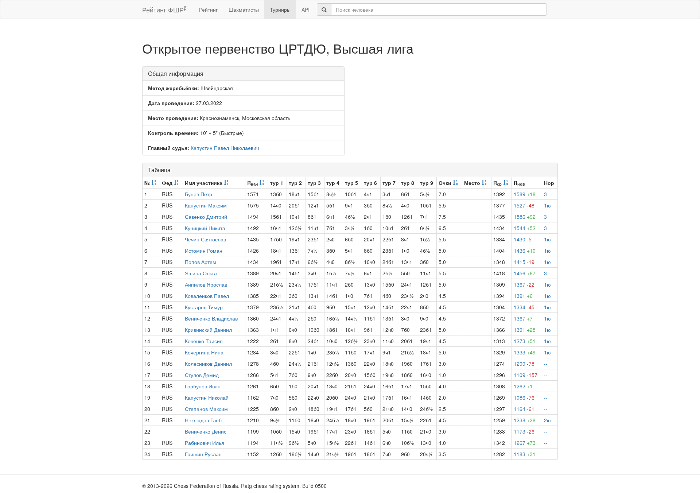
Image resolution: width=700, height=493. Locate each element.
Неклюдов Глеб (203, 420)
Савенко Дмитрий (206, 216)
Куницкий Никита (205, 228)
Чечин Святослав (205, 239)
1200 (524, 363)
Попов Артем (200, 261)
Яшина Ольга (201, 273)
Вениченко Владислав (211, 318)
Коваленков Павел (207, 295)
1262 (523, 386)
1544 (525, 228)
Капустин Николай (207, 397)
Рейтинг (208, 9)
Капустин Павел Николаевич (225, 147)
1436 (525, 250)
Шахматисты (244, 9)
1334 (524, 307)
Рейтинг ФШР (164, 9)
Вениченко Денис (205, 431)
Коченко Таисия (204, 341)
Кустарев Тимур (204, 307)
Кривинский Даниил (208, 329)
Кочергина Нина (204, 352)
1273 (525, 341)
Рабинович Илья (204, 442)
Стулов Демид (202, 375)
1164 (524, 408)
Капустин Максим (206, 205)
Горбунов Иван (203, 386)
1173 (524, 431)
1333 (525, 352)
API (306, 9)
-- (546, 363)
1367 (524, 284)
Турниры (280, 9)
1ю (547, 205)
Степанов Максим (206, 408)
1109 (525, 375)
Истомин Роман (203, 250)
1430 (523, 239)
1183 (525, 454)
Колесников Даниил (208, 363)
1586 (525, 216)
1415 (524, 261)
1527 (524, 205)
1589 (525, 194)
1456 (525, 273)
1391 (523, 295)
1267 (525, 442)
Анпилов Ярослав (206, 284)
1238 (525, 420)
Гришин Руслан (203, 454)
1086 (524, 397)
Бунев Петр (198, 194)
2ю (547, 420)
